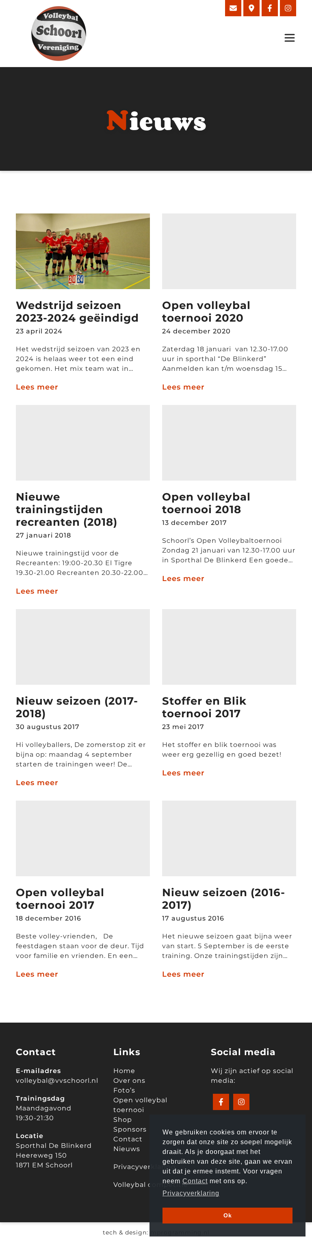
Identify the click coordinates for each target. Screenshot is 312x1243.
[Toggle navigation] (287, 38)
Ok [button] (227, 1215)
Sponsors (130, 1129)
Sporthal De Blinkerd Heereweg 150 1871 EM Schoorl (54, 1155)
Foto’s (124, 1090)
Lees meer (37, 387)
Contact (128, 1139)
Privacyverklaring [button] (190, 1193)
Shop (122, 1119)
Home (124, 1071)
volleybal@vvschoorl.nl (57, 1080)
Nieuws (126, 1149)
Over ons (129, 1080)
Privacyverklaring (144, 1167)
